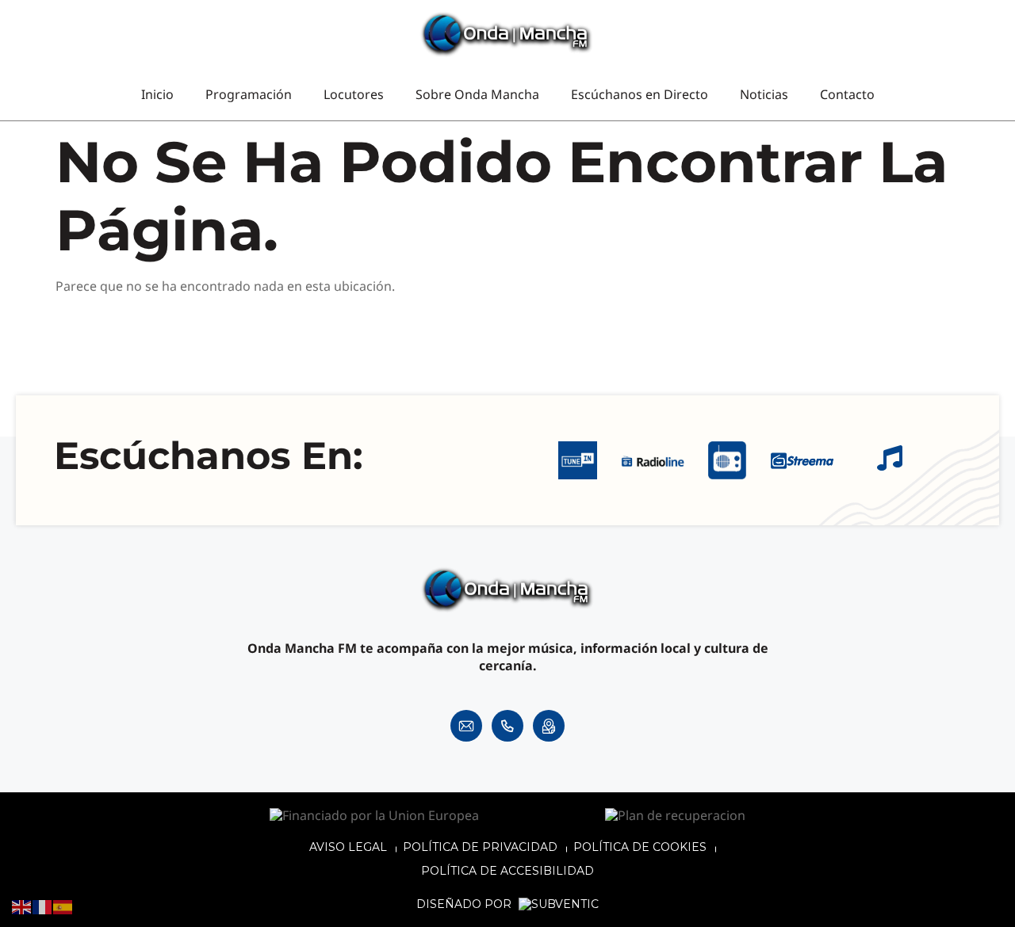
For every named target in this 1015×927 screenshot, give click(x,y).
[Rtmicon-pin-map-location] (549, 726)
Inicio (157, 94)
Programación (248, 94)
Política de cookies (640, 847)
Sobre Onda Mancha (477, 94)
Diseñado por (465, 904)
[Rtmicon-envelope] (466, 726)
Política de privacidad (480, 847)
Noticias (764, 94)
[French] (43, 906)
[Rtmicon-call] (507, 726)
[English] (22, 906)
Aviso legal (348, 847)
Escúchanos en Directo (639, 94)
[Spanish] (63, 906)
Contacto (847, 94)
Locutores (354, 94)
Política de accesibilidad (507, 871)
